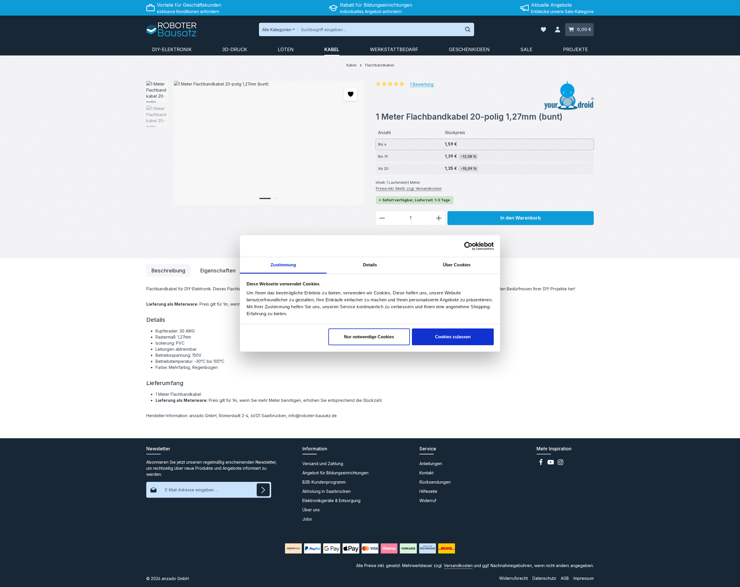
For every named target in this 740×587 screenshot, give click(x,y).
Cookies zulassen (453, 336)
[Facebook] (541, 463)
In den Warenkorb (520, 218)
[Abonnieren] (263, 489)
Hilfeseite (428, 491)
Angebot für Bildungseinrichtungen (335, 472)
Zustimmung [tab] (283, 264)
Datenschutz (544, 578)
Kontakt (426, 472)
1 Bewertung (422, 83)
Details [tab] (370, 264)
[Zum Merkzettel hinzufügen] (350, 94)
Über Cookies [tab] (457, 264)
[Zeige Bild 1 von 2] (265, 198)
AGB (565, 578)
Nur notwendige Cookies (369, 336)
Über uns (311, 509)
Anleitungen (430, 463)
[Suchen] (468, 29)
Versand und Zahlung (322, 463)
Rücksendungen (435, 482)
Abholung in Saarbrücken (326, 491)
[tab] (168, 270)
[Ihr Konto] (557, 29)
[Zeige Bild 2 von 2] (276, 198)
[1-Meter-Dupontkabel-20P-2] (269, 143)
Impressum (584, 578)
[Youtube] (551, 463)
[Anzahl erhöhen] (439, 218)
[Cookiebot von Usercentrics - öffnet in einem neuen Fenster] (468, 246)
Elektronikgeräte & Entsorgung (331, 500)
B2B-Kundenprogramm (324, 482)
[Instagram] (560, 463)
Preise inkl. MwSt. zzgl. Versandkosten (409, 188)
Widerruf (427, 500)
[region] (255, 143)
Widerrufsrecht (513, 578)
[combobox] (379, 29)
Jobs (307, 519)
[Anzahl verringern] (382, 218)
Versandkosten (458, 565)
